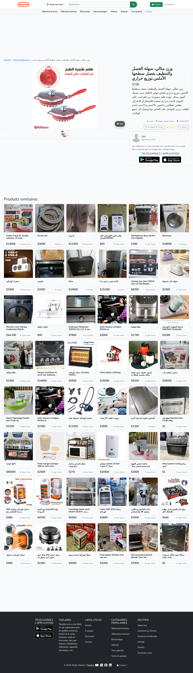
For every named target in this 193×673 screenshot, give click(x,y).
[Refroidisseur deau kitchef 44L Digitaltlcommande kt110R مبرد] (143, 218)
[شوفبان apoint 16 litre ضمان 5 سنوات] (112, 446)
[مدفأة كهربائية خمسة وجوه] (80, 537)
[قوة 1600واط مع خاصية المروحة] (49, 492)
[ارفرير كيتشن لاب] (174, 355)
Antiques (124, 11)
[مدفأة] (80, 264)
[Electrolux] (174, 218)
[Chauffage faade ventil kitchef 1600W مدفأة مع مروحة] (80, 492)
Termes (141, 647)
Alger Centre (169, 121)
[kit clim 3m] (49, 218)
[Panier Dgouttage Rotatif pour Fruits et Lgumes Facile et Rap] (18, 400)
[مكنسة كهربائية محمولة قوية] (80, 400)
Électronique (85, 11)
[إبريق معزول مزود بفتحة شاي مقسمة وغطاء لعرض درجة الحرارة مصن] (143, 355)
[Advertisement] (96, 36)
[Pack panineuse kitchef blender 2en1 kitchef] (143, 537)
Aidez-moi (142, 625)
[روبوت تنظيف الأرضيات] (112, 400)
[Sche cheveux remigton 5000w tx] (112, 309)
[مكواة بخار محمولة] (174, 264)
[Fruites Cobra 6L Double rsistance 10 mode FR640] (18, 218)
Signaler (172, 127)
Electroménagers (100, 11)
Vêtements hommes (69, 11)
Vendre (88, 625)
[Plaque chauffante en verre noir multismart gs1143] (49, 355)
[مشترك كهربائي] (18, 264)
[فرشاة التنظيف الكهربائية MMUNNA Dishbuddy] (174, 309)
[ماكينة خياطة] (49, 309)
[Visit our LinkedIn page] (110, 665)
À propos (89, 630)
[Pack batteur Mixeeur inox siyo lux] (112, 537)
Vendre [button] (157, 4)
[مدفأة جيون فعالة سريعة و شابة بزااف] (174, 537)
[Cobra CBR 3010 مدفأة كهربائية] (112, 492)
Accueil (7, 59)
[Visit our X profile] (101, 665)
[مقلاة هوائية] (143, 309)
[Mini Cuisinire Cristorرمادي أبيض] (174, 446)
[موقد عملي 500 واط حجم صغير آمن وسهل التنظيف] (49, 537)
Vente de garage (118, 656)
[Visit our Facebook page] (106, 665)
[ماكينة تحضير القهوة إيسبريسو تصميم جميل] (143, 446)
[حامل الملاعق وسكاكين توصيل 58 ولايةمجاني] (143, 492)
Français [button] (123, 665)
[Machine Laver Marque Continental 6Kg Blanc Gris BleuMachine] (18, 309)
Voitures (114, 11)
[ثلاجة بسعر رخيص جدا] (112, 264)
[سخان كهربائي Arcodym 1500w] (80, 355)
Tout (149, 11)
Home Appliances (21, 59)
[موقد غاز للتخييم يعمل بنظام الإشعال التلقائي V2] (174, 492)
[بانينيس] (49, 264)
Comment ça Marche (147, 630)
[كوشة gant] (18, 446)
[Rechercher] (133, 4)
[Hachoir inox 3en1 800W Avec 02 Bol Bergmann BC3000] (143, 264)
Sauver (185, 127)
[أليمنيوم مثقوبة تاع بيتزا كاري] (143, 400)
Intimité (141, 641)
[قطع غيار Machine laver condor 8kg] (174, 400)
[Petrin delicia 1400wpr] (112, 355)
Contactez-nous (145, 652)
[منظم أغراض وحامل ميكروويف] (80, 446)
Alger (160, 121)
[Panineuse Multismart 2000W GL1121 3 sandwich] (80, 309)
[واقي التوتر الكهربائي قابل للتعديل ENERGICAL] (112, 218)
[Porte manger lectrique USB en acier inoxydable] (49, 446)
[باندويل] (80, 218)
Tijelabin (90, 665)
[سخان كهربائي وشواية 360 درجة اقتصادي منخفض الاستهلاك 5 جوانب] (18, 492)
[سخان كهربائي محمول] (18, 537)
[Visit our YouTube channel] (97, 665)
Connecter (169, 4)
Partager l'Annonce (155, 127)
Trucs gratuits (136, 11)
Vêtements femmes (49, 11)
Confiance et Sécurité (147, 636)
